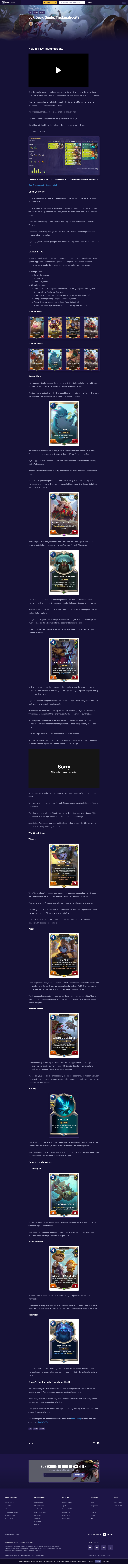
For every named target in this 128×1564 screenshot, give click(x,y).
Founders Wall (118, 1506)
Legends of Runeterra (34, 8)
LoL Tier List (8, 1506)
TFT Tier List (37, 1525)
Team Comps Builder (39, 1509)
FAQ (92, 1518)
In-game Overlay (9, 1502)
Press (17, 1534)
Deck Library (76, 1418)
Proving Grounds (118, 1502)
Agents (64, 1506)
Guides (46, 8)
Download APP (51, 2)
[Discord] (107, 1535)
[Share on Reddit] (98, 1443)
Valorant (65, 1498)
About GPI (93, 1512)
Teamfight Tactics (39, 1498)
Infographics (94, 1506)
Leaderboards (37, 1518)
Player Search (37, 1515)
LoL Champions (9, 1518)
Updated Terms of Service (12, 1555)
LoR (30, 12)
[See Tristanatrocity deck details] (42, 185)
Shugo (37, 24)
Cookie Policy (40, 1555)
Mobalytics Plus (9, 1534)
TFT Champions (38, 1521)
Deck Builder (43, 1422)
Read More (105, 1561)
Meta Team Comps (39, 1506)
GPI (6, 1509)
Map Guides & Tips (67, 1502)
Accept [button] (98, 1561)
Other (116, 1498)
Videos (93, 1509)
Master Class (66, 1518)
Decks (36, 12)
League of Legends (11, 1498)
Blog (92, 1502)
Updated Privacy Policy (27, 1555)
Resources (94, 1498)
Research (93, 1515)
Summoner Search (10, 1515)
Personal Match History (11, 1512)
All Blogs (89, 2)
